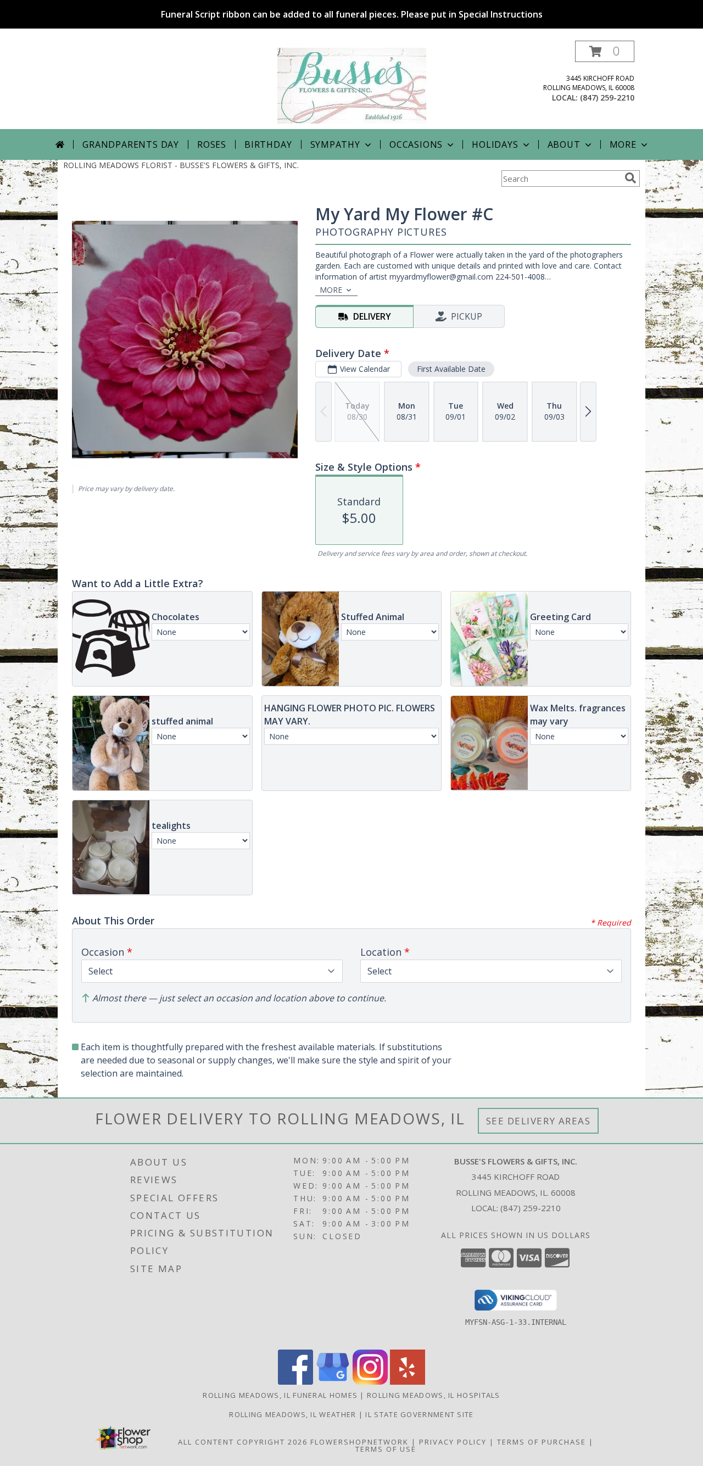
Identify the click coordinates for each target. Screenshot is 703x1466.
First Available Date (451, 369)
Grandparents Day (130, 144)
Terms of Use (385, 1449)
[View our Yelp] (407, 1381)
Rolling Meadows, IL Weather (292, 1414)
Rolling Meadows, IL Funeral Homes (280, 1395)
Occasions (416, 144)
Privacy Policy (453, 1442)
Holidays (495, 144)
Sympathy (335, 144)
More (623, 144)
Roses (211, 144)
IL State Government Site (419, 1414)
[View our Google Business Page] (332, 1381)
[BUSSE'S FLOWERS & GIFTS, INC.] (352, 85)
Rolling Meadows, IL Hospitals (433, 1395)
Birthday (268, 144)
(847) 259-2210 (607, 97)
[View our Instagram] (370, 1381)
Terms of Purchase (541, 1442)
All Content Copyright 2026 (243, 1442)
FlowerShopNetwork (359, 1442)
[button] (604, 51)
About (564, 144)
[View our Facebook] (295, 1381)
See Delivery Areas (538, 1120)
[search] (630, 178)
